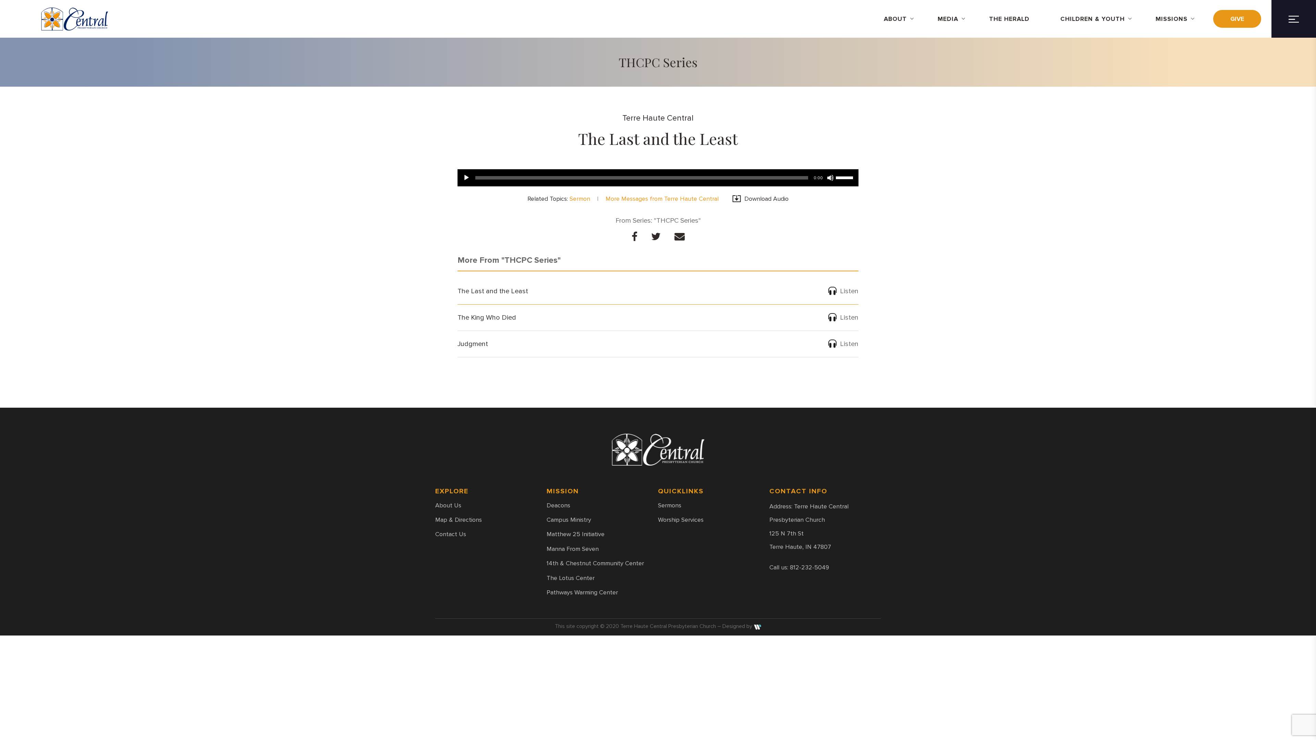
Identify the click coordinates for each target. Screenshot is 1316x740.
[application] (658, 178)
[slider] (845, 177)
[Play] (466, 177)
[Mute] (830, 177)
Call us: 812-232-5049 (799, 567)
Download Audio (766, 198)
